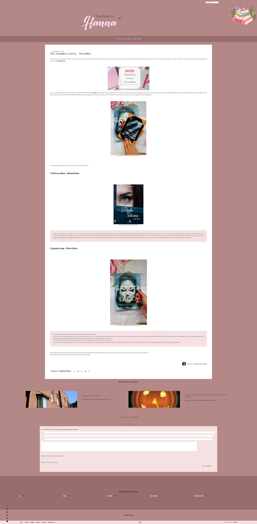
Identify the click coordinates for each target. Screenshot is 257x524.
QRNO (235, 522)
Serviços (26, 522)
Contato (32, 522)
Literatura (119, 39)
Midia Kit (44, 522)
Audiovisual (127, 39)
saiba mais (85, 403)
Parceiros (38, 522)
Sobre (21, 522)
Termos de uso (51, 522)
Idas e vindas (137, 39)
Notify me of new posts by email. (49, 462)
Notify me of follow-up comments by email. (52, 456)
